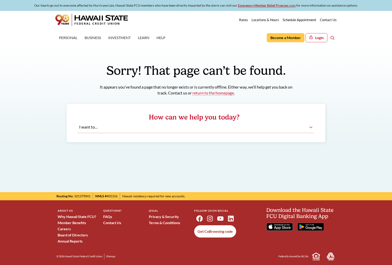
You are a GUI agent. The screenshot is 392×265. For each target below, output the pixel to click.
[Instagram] (209, 218)
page (267, 5)
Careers (64, 229)
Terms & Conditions (164, 222)
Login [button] (319, 37)
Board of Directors (73, 235)
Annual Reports (70, 241)
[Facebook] (199, 218)
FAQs (107, 216)
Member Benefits (72, 222)
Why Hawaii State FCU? (77, 216)
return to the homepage (213, 93)
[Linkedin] (230, 218)
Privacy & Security (164, 216)
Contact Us (112, 222)
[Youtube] (220, 218)
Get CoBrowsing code (215, 231)
